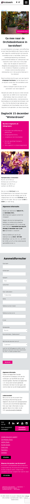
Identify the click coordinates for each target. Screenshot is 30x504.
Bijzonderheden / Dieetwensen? (11, 334)
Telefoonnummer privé (9, 313)
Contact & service (6, 489)
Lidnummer (6, 284)
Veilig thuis (5, 442)
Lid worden (6, 475)
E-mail (4, 320)
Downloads (17, 489)
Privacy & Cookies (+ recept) (9, 488)
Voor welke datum (7, 292)
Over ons (4, 447)
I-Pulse (27, 496)
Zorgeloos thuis (7, 440)
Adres (4, 299)
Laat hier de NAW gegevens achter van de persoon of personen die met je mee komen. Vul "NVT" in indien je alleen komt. (14, 350)
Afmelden (6, 457)
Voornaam (5, 263)
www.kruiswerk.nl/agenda (13, 410)
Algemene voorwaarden (8, 486)
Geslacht (5, 277)
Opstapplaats (6, 327)
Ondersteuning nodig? (9, 437)
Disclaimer (20, 486)
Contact (4, 453)
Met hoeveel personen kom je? (11, 341)
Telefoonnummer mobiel (9, 306)
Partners (4, 450)
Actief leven (5, 445)
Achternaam (6, 270)
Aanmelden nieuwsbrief (22, 428)
